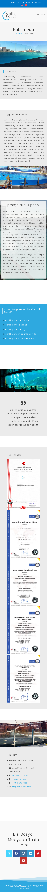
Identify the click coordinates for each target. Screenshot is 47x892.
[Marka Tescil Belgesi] (23, 484)
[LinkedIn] (30, 853)
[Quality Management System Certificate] (23, 679)
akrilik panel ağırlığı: (16, 325)
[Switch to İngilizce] (22, 5)
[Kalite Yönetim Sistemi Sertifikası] (23, 534)
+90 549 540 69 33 (14, 2)
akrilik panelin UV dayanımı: (19, 338)
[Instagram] (23, 853)
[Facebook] (16, 853)
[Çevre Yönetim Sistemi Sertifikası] (23, 582)
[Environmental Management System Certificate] (23, 630)
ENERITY (27, 888)
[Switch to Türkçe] (25, 5)
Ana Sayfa (18, 33)
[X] (9, 853)
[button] (23, 320)
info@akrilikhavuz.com (32, 2)
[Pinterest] (38, 853)
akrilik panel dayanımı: (17, 320)
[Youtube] (23, 860)
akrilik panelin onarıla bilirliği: (20, 334)
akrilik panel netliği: (15, 329)
